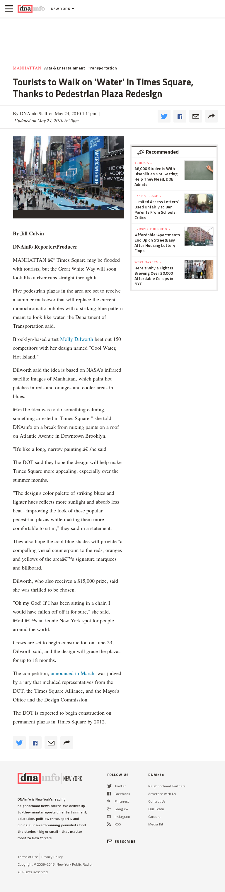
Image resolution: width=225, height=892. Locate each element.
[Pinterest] (108, 801)
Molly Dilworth (76, 338)
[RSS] (109, 824)
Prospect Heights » (152, 229)
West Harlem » (148, 262)
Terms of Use (28, 856)
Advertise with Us (162, 793)
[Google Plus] (109, 809)
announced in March (72, 673)
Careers (154, 816)
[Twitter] (109, 786)
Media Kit (155, 824)
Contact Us (156, 801)
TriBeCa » (143, 163)
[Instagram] (109, 816)
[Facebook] (109, 793)
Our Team (156, 809)
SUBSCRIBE (125, 841)
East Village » (147, 196)
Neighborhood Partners (166, 786)
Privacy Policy (52, 856)
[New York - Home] (31, 9)
